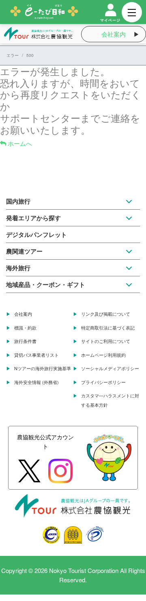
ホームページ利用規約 (103, 354)
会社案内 (113, 34)
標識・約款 (25, 327)
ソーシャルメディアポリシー (110, 368)
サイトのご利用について (105, 341)
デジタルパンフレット (36, 234)
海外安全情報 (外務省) (36, 382)
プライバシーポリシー (103, 382)
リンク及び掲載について (105, 313)
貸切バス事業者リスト (36, 354)
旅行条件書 (25, 341)
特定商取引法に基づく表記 (108, 327)
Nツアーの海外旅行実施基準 (42, 368)
